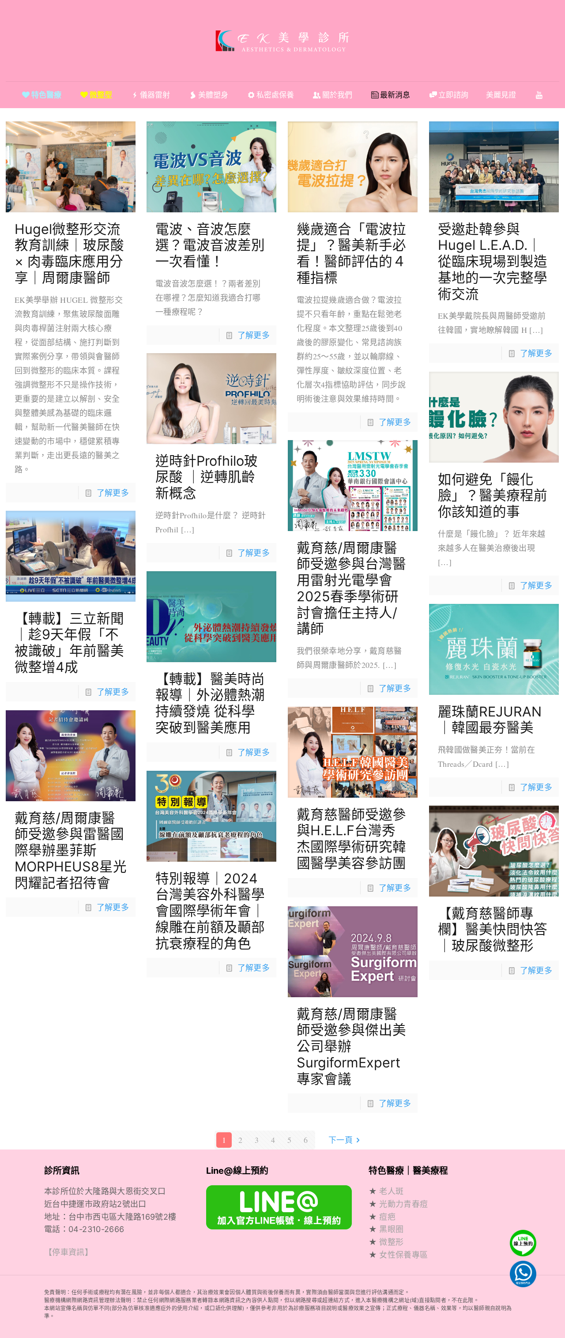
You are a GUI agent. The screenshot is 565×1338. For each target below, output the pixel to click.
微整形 (391, 1242)
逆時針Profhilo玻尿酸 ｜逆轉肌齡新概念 (206, 476)
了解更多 (113, 492)
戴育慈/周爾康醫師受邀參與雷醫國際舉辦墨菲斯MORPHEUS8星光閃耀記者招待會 (71, 850)
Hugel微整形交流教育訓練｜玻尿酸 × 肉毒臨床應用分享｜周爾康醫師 (69, 253)
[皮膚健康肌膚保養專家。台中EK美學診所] (282, 40)
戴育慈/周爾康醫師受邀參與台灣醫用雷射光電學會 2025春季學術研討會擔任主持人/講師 (351, 588)
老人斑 (391, 1191)
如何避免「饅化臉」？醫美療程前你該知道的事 (492, 495)
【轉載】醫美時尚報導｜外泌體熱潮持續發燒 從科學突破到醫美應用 (210, 703)
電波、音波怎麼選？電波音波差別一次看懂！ (210, 245)
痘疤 (387, 1216)
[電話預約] (521, 1272)
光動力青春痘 (403, 1204)
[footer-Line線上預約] (279, 1226)
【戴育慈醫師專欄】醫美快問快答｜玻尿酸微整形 (492, 929)
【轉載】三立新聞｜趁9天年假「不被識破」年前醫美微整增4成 (69, 642)
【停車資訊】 (68, 1252)
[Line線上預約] (521, 1247)
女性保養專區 (403, 1254)
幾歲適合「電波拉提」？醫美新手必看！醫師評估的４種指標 (351, 253)
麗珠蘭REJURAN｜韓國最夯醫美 (490, 719)
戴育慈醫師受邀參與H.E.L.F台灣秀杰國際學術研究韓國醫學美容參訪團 (351, 838)
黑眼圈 (391, 1229)
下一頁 (340, 1139)
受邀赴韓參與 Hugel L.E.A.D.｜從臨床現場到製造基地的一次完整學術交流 (492, 261)
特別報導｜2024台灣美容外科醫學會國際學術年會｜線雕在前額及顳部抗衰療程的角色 (210, 910)
